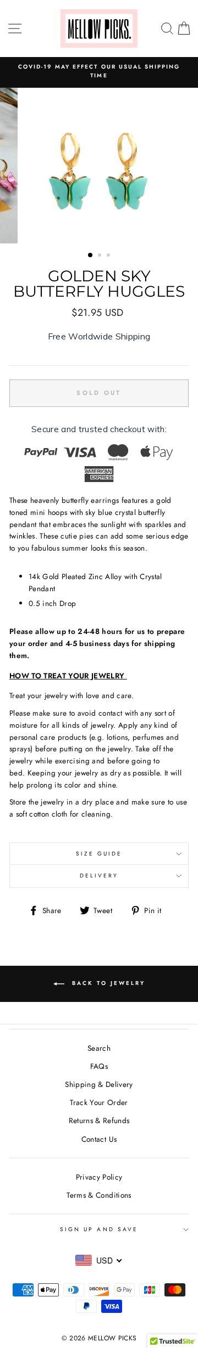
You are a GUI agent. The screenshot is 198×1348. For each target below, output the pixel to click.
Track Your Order (99, 1102)
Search (99, 1048)
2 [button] (100, 256)
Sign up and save (99, 1229)
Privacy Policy (99, 1176)
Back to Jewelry (107, 983)
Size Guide (99, 853)
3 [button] (109, 256)
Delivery (99, 875)
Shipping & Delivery (99, 1084)
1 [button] (91, 255)
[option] (99, 72)
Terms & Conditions (99, 1195)
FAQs (99, 1066)
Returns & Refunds (99, 1120)
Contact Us (99, 1139)
